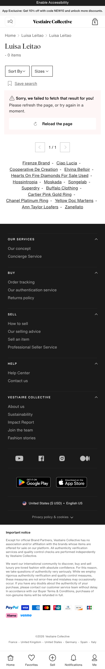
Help (12, 364)
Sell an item (18, 339)
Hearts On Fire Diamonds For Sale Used (49, 176)
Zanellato (74, 207)
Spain (84, 642)
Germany (71, 642)
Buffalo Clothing (62, 188)
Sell (12, 314)
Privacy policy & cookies (50, 517)
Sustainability (20, 414)
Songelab (77, 182)
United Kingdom (31, 642)
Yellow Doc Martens (74, 201)
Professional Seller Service (32, 347)
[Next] (65, 147)
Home (10, 35)
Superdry (30, 188)
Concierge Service (25, 256)
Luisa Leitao (32, 35)
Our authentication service (32, 290)
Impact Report (21, 422)
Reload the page (57, 124)
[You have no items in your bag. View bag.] (95, 21)
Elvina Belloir (77, 169)
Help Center (19, 373)
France (13, 642)
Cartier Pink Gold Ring (50, 194)
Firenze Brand (36, 163)
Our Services (21, 239)
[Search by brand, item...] (10, 21)
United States (53, 642)
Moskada (53, 182)
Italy (93, 642)
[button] (95, 21)
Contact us (18, 381)
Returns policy (21, 298)
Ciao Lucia (66, 163)
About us (16, 406)
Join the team (20, 430)
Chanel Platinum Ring (27, 201)
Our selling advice (24, 331)
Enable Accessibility (52, 2)
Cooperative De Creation (34, 169)
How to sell (18, 323)
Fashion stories (22, 438)
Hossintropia (25, 182)
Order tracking (21, 282)
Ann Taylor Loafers (40, 207)
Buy (11, 273)
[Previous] (40, 147)
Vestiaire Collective (29, 397)
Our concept (19, 248)
